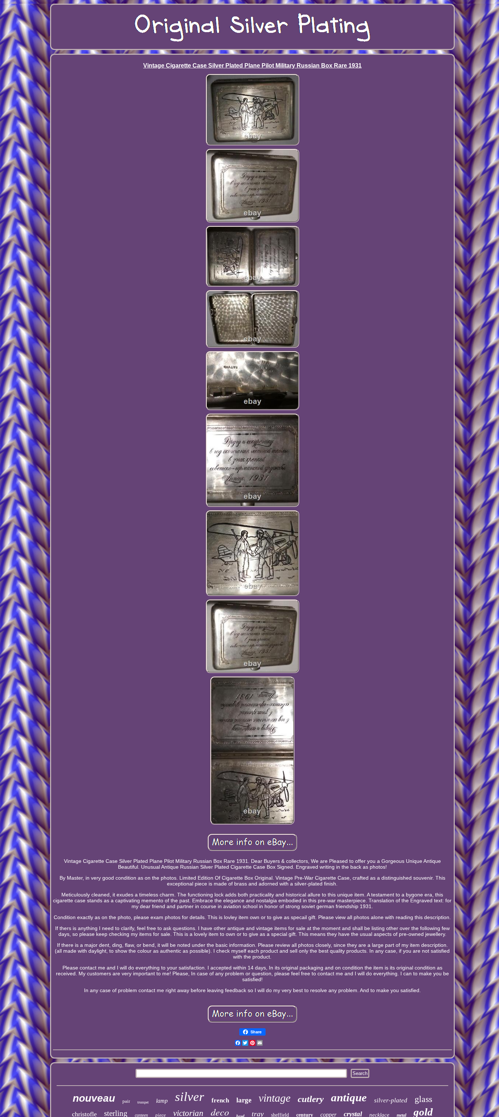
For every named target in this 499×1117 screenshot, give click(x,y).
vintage (274, 1098)
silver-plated (390, 1100)
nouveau (94, 1098)
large (243, 1100)
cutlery (311, 1099)
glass (423, 1099)
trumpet (143, 1102)
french (220, 1100)
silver (189, 1097)
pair (126, 1101)
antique (349, 1097)
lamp (162, 1101)
